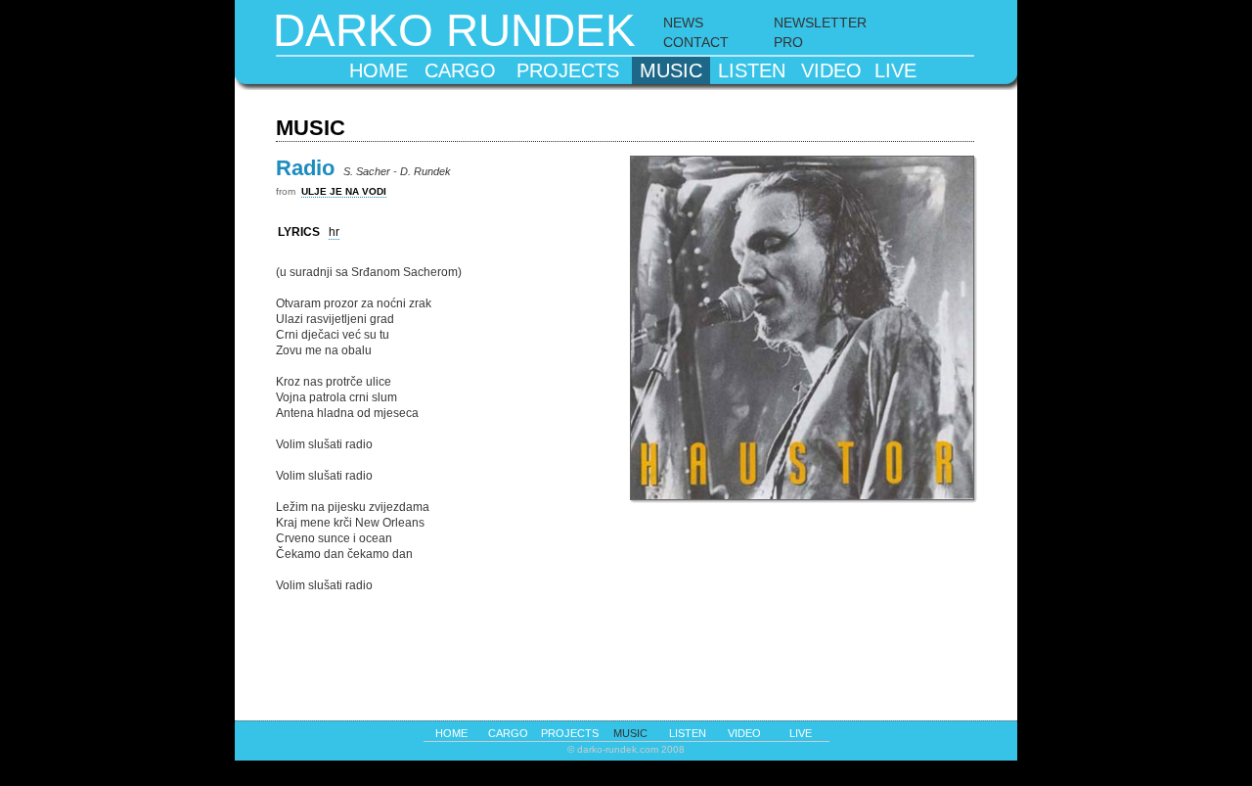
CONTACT (696, 42)
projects (567, 70)
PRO (788, 42)
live (895, 70)
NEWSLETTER (820, 22)
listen (751, 70)
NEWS (683, 22)
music (671, 70)
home (378, 70)
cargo (460, 70)
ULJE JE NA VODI (343, 191)
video (831, 70)
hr (334, 232)
